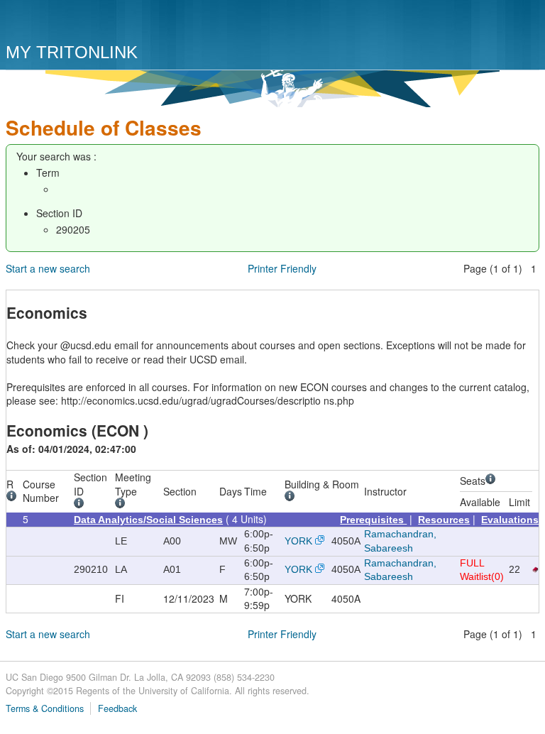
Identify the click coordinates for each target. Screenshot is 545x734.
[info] (13, 498)
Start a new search (48, 268)
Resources (444, 519)
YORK (298, 541)
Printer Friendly (282, 268)
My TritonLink (72, 52)
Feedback (117, 708)
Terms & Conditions (45, 708)
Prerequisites (373, 519)
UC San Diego (87, 23)
